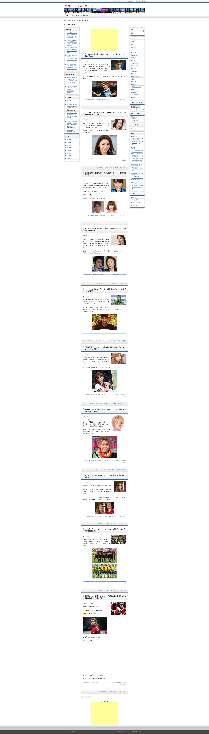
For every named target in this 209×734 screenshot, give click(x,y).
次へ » (89, 697)
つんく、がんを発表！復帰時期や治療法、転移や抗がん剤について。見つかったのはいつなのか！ (137, 140)
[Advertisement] (104, 40)
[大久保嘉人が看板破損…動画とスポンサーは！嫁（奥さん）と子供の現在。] (118, 69)
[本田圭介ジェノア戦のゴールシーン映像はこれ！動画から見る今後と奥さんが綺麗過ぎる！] (118, 615)
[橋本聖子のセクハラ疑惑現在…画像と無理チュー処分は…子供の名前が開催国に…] (118, 245)
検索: (132, 29)
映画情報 (134, 81)
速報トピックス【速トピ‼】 (70, 20)
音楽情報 (134, 97)
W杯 (94, 340)
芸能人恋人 (124, 222)
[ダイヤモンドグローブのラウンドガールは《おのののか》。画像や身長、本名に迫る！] (118, 129)
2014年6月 (69, 147)
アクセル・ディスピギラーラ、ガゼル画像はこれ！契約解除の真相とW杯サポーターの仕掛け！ (137, 150)
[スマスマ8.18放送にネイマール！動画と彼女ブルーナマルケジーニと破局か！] (118, 304)
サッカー (116, 106)
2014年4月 (69, 153)
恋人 (133, 79)
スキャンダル (103, 222)
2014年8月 (69, 142)
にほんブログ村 (134, 120)
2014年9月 (69, 139)
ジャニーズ (134, 55)
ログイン (134, 197)
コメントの (136, 202)
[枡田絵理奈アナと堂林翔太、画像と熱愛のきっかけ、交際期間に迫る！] (118, 191)
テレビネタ (116, 167)
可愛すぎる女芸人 (136, 76)
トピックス (121, 167)
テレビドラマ (135, 65)
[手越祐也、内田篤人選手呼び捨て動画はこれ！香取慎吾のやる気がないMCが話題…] (118, 430)
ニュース (124, 106)
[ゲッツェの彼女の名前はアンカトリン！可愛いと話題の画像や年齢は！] (120, 491)
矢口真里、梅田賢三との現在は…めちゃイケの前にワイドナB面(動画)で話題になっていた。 (72, 58)
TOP (67, 15)
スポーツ (120, 106)
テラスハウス (135, 63)
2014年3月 (69, 155)
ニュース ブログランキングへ (137, 109)
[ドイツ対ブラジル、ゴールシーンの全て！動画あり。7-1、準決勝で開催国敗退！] (118, 543)
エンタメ (108, 167)
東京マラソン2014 (136, 87)
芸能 (125, 167)
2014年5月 (69, 150)
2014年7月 (69, 145)
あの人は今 (134, 47)
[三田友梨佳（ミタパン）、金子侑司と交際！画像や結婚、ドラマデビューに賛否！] (118, 363)
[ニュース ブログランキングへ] (135, 107)
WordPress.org (135, 205)
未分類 (133, 84)
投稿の (135, 200)
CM (133, 41)
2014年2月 (69, 158)
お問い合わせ (70, 100)
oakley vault (136, 179)
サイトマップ (70, 130)
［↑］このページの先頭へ (69, 731)
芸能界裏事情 (135, 95)
